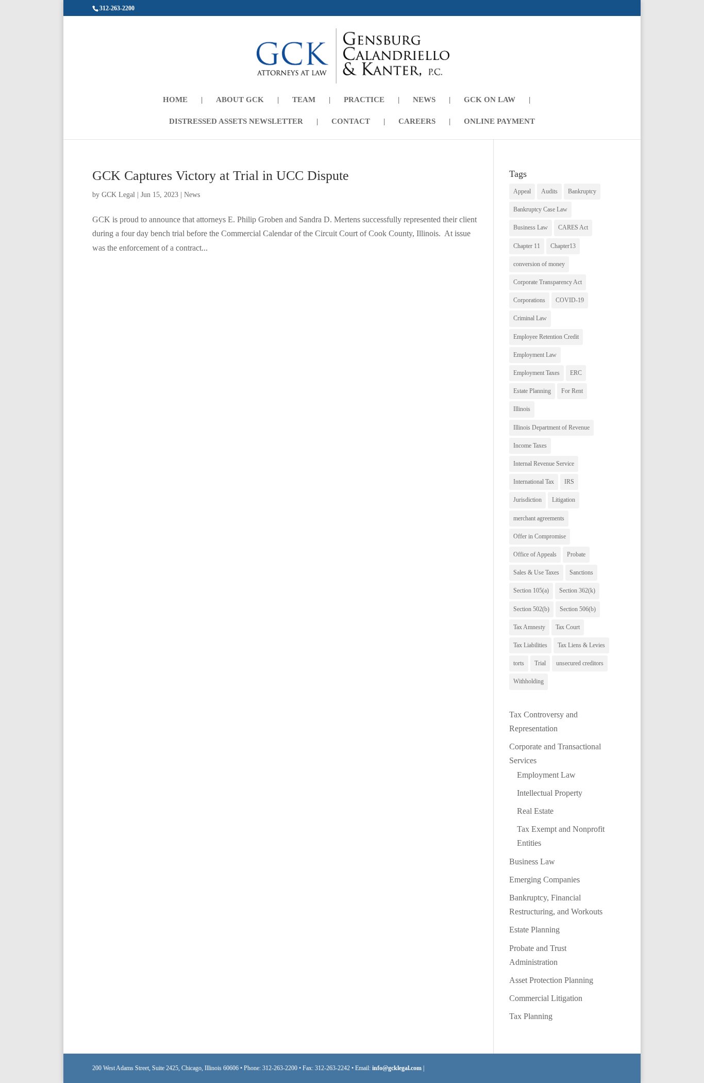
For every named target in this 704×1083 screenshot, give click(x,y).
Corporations (529, 300)
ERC (576, 372)
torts (518, 663)
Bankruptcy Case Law (540, 209)
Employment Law (535, 354)
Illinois (521, 409)
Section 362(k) (577, 590)
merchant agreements (538, 518)
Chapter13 (563, 246)
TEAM (303, 100)
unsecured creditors (580, 663)
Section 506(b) (578, 609)
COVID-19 (570, 300)
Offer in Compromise (539, 536)
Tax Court (568, 627)
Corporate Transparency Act (547, 282)
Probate (576, 554)
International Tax (533, 481)
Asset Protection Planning (551, 980)
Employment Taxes (536, 372)
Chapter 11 (526, 246)
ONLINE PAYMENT (499, 121)
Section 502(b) (531, 609)
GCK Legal (118, 195)
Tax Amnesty (529, 627)
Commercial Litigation (545, 998)
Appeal (522, 191)
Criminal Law (530, 318)
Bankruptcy (582, 191)
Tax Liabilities (530, 645)
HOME (175, 100)
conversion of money (539, 264)
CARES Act (573, 227)
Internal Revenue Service (543, 463)
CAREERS (416, 121)
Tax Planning (530, 1016)
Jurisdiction (527, 499)
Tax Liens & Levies (581, 645)
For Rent (572, 391)
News (192, 195)
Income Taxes (530, 445)
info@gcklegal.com (397, 1068)
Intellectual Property (549, 793)
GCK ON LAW (489, 100)
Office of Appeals (535, 554)
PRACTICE (364, 100)
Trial (540, 663)
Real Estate (535, 811)
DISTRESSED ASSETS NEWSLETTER (236, 121)
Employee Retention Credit (546, 336)
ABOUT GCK (240, 100)
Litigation (563, 499)
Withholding (528, 681)
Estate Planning (532, 391)
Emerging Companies (544, 879)
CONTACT (350, 121)
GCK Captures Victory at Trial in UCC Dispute (220, 175)
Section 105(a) (531, 590)
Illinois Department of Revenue (551, 427)
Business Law (530, 227)
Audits (549, 191)
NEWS (424, 100)
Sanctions (581, 572)
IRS (569, 481)
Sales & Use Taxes (536, 572)
